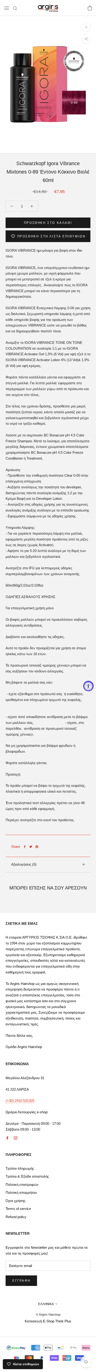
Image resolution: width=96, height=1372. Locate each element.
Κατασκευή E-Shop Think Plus (48, 1321)
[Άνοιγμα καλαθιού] (90, 8)
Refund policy (16, 1217)
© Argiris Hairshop (48, 1314)
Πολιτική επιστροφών (22, 1185)
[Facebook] (24, 846)
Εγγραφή (21, 1280)
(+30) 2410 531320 (20, 1101)
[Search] (15, 8)
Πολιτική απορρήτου (21, 1192)
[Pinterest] (36, 846)
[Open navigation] (6, 8)
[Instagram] (15, 1138)
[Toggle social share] (86, 39)
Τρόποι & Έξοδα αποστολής (27, 1176)
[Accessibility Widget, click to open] (88, 686)
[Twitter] (30, 846)
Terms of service (18, 1209)
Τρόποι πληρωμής (20, 1168)
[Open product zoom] (86, 27)
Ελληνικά (46, 1304)
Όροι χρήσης (15, 1201)
